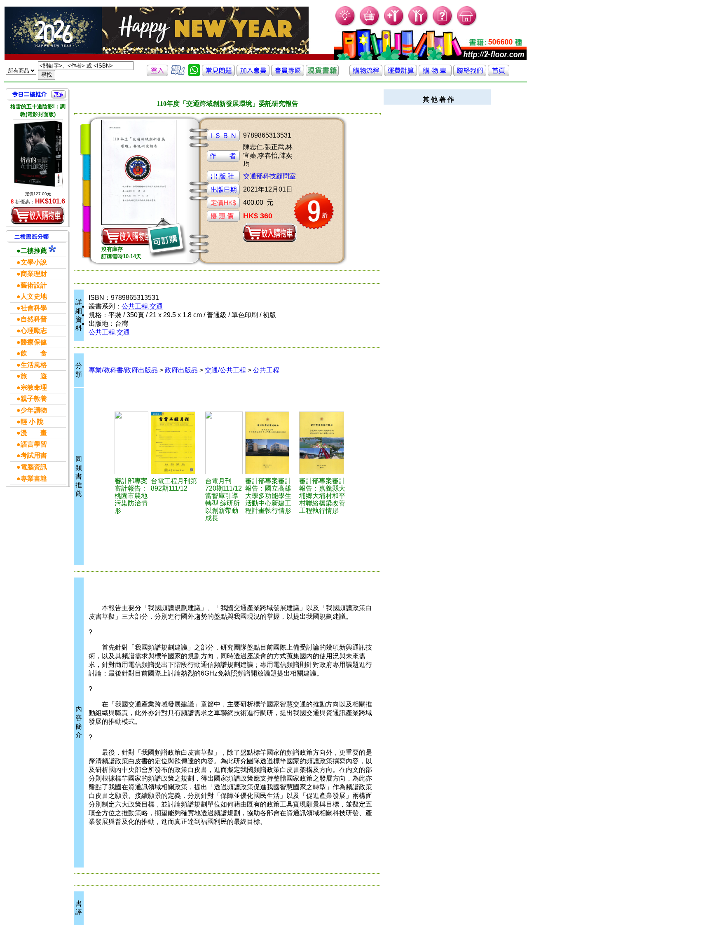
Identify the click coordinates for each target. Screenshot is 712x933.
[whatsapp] (194, 73)
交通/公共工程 (225, 370)
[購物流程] (365, 73)
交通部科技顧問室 (269, 176)
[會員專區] (287, 73)
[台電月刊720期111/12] (224, 443)
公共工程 (266, 370)
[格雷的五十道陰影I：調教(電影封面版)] (38, 153)
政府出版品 (181, 370)
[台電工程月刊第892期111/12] (177, 443)
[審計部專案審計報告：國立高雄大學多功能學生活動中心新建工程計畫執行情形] (271, 443)
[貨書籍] (322, 73)
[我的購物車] (369, 24)
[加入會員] (394, 24)
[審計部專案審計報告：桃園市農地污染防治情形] (132, 443)
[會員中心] (418, 24)
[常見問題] (442, 24)
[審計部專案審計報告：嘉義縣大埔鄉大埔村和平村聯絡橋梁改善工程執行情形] (325, 443)
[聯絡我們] (469, 73)
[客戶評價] (178, 73)
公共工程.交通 (142, 306)
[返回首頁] (498, 73)
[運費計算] (400, 73)
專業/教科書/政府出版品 (123, 370)
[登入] (157, 73)
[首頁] (467, 24)
